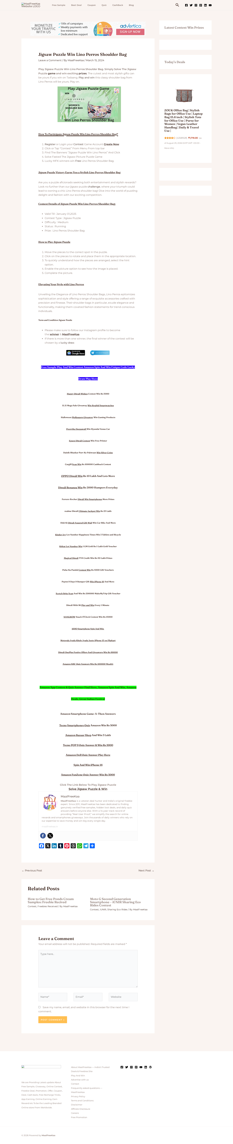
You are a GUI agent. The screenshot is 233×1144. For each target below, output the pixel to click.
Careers (75, 1113)
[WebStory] (150, 1067)
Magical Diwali (71, 558)
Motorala (64, 640)
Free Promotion (79, 1117)
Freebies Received (48, 906)
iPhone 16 (97, 764)
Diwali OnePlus (65, 652)
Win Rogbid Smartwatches (100, 405)
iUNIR (103, 909)
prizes (83, 73)
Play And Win (78, 1075)
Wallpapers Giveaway (82, 417)
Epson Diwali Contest (79, 440)
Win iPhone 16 (97, 581)
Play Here (104, 754)
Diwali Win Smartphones (90, 499)
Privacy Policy (78, 1096)
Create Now (111, 144)
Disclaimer (76, 1104)
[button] (177, 5)
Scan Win (76, 464)
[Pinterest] (200, 5)
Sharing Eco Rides (117, 909)
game (51, 73)
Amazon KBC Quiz (72, 664)
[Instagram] (195, 5)
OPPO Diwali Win (72, 476)
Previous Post (32, 870)
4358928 (182, 137)
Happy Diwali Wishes (77, 393)
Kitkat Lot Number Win (70, 546)
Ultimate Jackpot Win (89, 511)
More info (168, 148)
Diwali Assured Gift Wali (80, 522)
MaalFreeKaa (70, 334)
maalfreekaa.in (50, 826)
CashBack (117, 5)
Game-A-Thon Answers (101, 713)
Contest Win (85, 570)
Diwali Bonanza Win (70, 487)
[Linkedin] (205, 5)
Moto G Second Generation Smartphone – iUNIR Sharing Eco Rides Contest (115, 902)
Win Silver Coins (105, 452)
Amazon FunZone (72, 774)
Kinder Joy (60, 534)
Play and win (87, 77)
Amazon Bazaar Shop (78, 735)
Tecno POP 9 (70, 745)
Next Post (146, 870)
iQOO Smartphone (81, 628)
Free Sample (58, 5)
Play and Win (87, 605)
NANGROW (69, 617)
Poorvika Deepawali (76, 429)
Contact (75, 1083)
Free (78, 160)
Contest (78, 144)
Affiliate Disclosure (80, 1109)
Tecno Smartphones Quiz (74, 725)
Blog (131, 5)
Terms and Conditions (82, 1100)
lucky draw (67, 342)
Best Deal (76, 5)
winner (54, 334)
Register (50, 144)
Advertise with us (80, 1079)
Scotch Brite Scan (64, 593)
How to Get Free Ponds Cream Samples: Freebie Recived (51, 900)
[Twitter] (191, 5)
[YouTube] (210, 5)
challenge (94, 186)
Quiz (104, 5)
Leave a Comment (50, 60)
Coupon (91, 5)
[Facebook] (186, 5)
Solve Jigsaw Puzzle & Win (88, 789)
